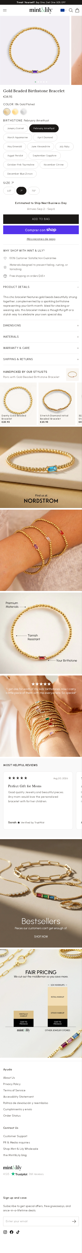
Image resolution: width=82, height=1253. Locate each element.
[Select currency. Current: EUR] (64, 10)
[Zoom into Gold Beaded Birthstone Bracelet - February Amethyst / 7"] (35, 50)
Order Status (11, 1115)
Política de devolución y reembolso (25, 1103)
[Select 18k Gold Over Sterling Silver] (15, 111)
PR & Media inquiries (16, 1142)
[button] (77, 10)
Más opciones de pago (41, 239)
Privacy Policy (11, 1084)
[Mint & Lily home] (41, 10)
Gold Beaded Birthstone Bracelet (38, 377)
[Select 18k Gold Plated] (6, 111)
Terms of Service (14, 1090)
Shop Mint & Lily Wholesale (20, 1149)
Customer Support (15, 1136)
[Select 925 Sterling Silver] (23, 111)
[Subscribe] (74, 1221)
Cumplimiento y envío (17, 1109)
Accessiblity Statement (18, 1096)
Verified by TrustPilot (33, 822)
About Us (9, 1077)
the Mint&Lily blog (15, 1155)
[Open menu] (4, 10)
